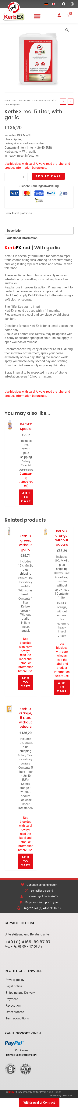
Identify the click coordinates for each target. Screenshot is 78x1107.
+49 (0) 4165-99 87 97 (28, 942)
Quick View (9, 502)
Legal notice (14, 986)
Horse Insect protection (30, 100)
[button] (37, 16)
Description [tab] (14, 230)
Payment (12, 999)
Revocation (13, 1005)
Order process (15, 1012)
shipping (17, 139)
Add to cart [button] (26, 497)
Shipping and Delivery (20, 992)
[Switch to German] (46, 4)
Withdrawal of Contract (39, 1102)
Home (7, 100)
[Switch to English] (53, 4)
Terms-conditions (17, 1018)
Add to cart (48, 176)
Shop (14, 100)
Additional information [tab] (22, 238)
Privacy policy (15, 980)
